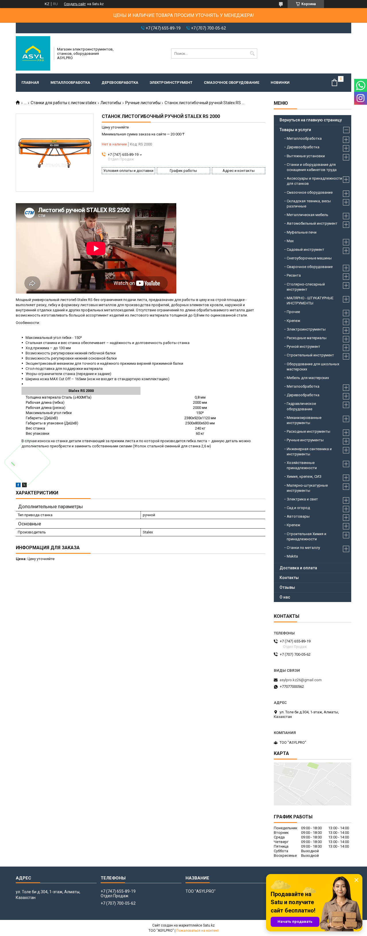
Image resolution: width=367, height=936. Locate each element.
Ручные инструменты (305, 440)
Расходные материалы (307, 338)
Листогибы (110, 102)
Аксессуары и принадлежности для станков (314, 181)
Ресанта (294, 275)
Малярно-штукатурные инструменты (307, 488)
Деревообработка (119, 82)
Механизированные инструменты (304, 420)
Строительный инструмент (310, 355)
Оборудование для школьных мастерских (313, 366)
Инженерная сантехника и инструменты (309, 451)
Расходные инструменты (308, 431)
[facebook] (18, 486)
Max (290, 241)
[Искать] (252, 53)
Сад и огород (298, 508)
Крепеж (293, 321)
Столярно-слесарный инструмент (306, 287)
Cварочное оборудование (310, 267)
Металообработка (303, 386)
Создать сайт (75, 4)
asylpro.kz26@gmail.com (301, 680)
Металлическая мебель (307, 215)
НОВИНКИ (280, 82)
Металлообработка (70, 82)
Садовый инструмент (305, 249)
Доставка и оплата (298, 568)
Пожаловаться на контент (197, 931)
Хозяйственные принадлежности (302, 465)
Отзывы (287, 587)
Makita (292, 556)
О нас (285, 597)
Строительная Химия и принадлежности (306, 536)
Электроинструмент (171, 82)
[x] (24, 486)
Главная (30, 82)
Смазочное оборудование (231, 82)
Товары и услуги (295, 129)
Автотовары (298, 516)
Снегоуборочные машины (309, 258)
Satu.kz (209, 925)
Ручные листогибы (143, 102)
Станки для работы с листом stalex (63, 102)
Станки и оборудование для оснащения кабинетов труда (312, 167)
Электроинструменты (306, 329)
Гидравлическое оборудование (301, 406)
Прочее (293, 312)
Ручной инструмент (303, 346)
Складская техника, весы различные (309, 203)
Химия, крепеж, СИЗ (304, 476)
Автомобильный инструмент (312, 223)
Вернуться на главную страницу (311, 120)
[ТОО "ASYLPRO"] (33, 53)
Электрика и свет (302, 499)
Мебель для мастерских (308, 378)
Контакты (289, 577)
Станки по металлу (303, 547)
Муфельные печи (302, 232)
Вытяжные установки (306, 156)
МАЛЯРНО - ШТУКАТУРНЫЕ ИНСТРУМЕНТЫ (310, 300)
